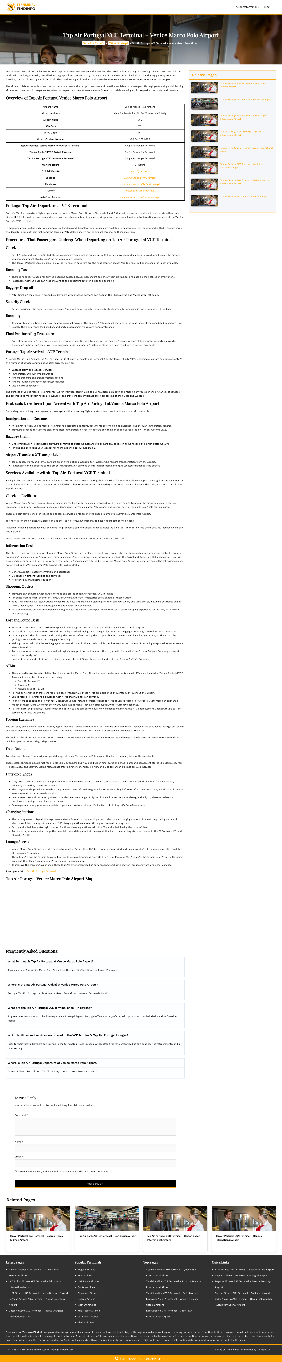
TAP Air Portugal (118, 43)
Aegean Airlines (86, 1269)
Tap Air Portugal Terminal (41, 871)
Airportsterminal (246, 6)
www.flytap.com (140, 171)
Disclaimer (233, 1349)
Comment (21, 1115)
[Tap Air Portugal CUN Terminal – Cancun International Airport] (204, 135)
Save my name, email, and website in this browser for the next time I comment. (63, 1171)
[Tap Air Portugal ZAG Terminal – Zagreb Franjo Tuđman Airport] (204, 87)
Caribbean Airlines (88, 1316)
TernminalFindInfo (93, 43)
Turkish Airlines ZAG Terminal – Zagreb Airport (172, 1293)
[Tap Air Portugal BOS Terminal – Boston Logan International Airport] (204, 119)
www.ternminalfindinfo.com (33, 1349)
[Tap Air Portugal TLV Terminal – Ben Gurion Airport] (204, 103)
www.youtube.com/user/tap (140, 177)
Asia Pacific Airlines (89, 1310)
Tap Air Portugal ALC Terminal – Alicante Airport (244, 196)
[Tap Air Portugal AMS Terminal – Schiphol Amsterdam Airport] (204, 168)
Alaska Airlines (86, 1322)
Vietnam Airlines (87, 1304)
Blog (267, 6)
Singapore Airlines (88, 1293)
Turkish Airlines (86, 1299)
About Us (220, 1349)
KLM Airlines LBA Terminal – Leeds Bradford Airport (38, 1293)
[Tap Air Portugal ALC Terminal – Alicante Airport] (204, 200)
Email (19, 1156)
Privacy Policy (248, 1349)
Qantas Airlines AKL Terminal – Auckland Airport (242, 1293)
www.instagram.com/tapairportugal (139, 197)
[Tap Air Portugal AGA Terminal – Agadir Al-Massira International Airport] (204, 184)
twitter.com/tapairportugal (139, 190)
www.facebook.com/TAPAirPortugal (140, 184)
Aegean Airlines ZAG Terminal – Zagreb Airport (241, 1275)
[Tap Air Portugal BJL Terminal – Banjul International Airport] (204, 152)
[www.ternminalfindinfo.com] (21, 6)
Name (19, 1141)
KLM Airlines (85, 1275)
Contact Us (263, 1349)
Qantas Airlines (86, 1287)
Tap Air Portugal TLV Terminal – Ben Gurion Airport (246, 99)
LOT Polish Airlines (88, 1281)
